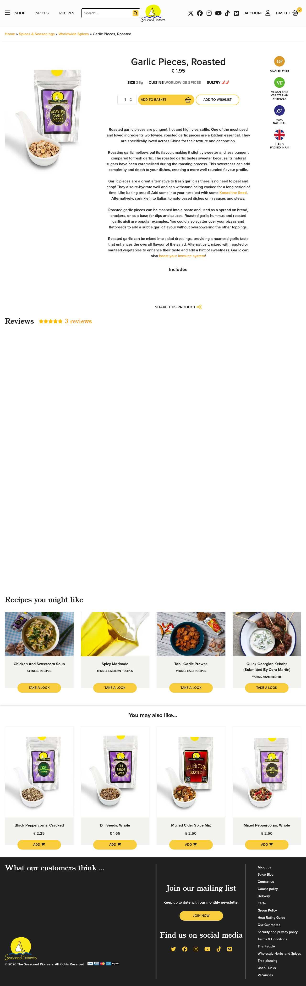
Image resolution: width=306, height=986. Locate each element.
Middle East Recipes (191, 671)
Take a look (39, 688)
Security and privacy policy (278, 932)
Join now (201, 916)
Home (10, 34)
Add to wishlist (217, 100)
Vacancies (265, 975)
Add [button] (37, 845)
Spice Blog (265, 875)
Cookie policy (268, 889)
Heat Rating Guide (271, 918)
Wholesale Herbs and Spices (279, 954)
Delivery (264, 896)
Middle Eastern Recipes (115, 671)
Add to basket (153, 100)
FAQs (262, 903)
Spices (42, 13)
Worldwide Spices (74, 34)
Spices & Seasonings (37, 34)
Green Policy (267, 910)
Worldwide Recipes (267, 676)
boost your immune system (182, 256)
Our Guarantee (269, 925)
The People (266, 946)
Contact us (266, 882)
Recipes (66, 13)
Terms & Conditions (272, 939)
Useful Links (267, 968)
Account (254, 13)
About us (264, 867)
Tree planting (267, 961)
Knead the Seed (233, 192)
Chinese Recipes (39, 671)
